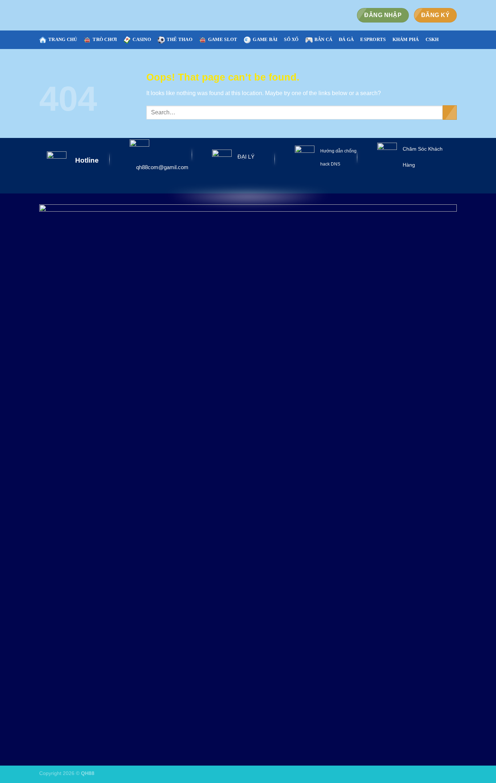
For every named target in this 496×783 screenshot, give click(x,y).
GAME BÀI (265, 39)
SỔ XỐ (291, 39)
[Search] (454, 39)
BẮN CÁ (323, 39)
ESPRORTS (373, 39)
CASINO (142, 39)
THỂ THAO (179, 39)
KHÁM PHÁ (406, 39)
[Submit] (450, 112)
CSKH (432, 39)
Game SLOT (222, 39)
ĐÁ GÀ (346, 39)
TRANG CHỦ (62, 39)
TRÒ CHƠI (105, 39)
